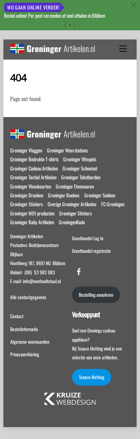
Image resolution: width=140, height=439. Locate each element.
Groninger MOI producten (32, 213)
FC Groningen (112, 204)
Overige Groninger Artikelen (72, 204)
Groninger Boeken (63, 195)
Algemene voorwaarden (29, 341)
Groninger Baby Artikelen (32, 222)
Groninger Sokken (99, 195)
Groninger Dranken (26, 195)
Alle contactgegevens (28, 297)
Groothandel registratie (91, 250)
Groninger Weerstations (67, 150)
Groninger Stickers (26, 204)
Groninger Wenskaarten (30, 186)
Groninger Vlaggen (26, 150)
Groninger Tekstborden (80, 177)
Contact (16, 316)
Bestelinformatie (24, 329)
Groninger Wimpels (79, 159)
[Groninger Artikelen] (52, 50)
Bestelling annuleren (96, 294)
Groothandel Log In (87, 238)
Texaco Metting (91, 377)
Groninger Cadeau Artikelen (34, 168)
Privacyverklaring (24, 354)
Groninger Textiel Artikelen (33, 177)
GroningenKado (72, 222)
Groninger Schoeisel (80, 168)
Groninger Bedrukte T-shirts (34, 159)
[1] (70, 25)
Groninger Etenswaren (75, 186)
